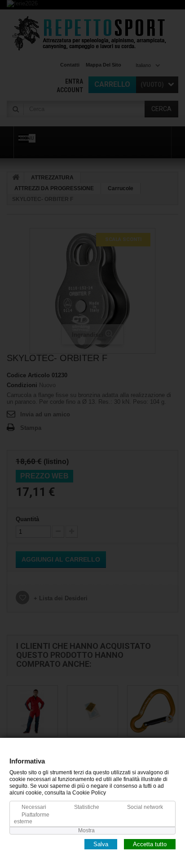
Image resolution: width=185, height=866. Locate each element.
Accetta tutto (150, 843)
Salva (100, 843)
